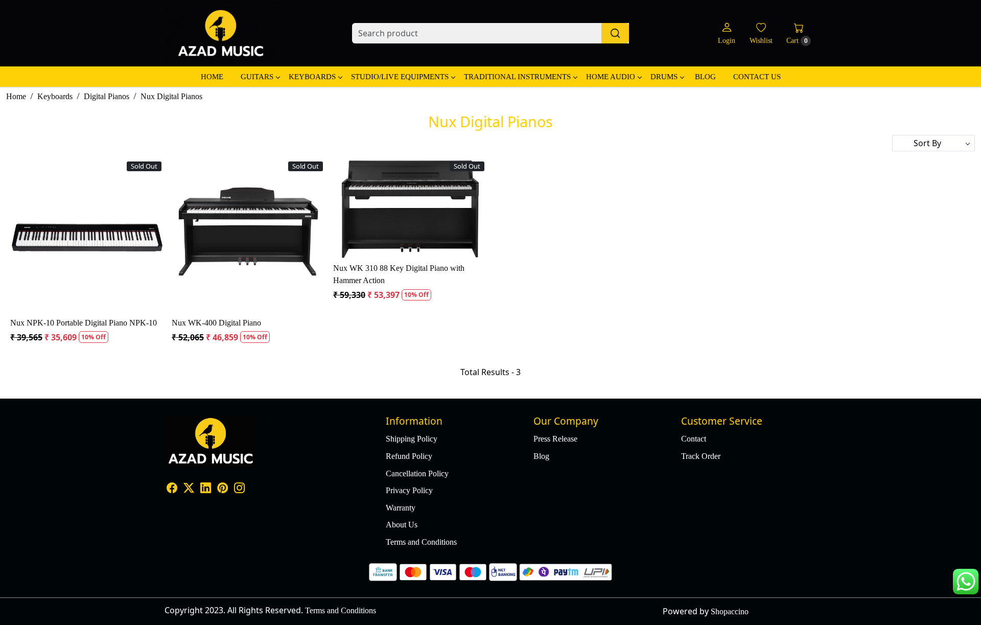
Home (212, 77)
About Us (401, 524)
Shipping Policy (411, 438)
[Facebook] (172, 488)
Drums (664, 77)
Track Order (700, 456)
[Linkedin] (205, 488)
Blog (705, 77)
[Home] (221, 33)
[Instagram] (239, 488)
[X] (188, 488)
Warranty (400, 507)
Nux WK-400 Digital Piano (216, 322)
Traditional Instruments (517, 77)
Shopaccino (730, 611)
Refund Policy (409, 456)
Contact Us (757, 77)
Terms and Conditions (421, 542)
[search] (615, 33)
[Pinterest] (222, 488)
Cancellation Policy (417, 473)
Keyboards (312, 77)
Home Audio (610, 77)
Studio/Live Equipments (400, 77)
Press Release (555, 438)
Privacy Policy (409, 490)
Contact (693, 438)
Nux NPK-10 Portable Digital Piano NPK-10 (83, 322)
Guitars (257, 77)
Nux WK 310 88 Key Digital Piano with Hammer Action (398, 274)
